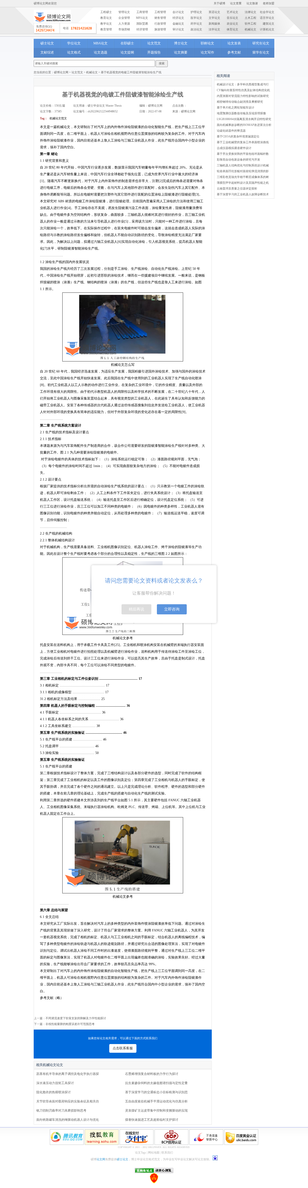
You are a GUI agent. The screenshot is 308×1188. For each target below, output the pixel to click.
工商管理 (142, 12)
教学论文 (106, 23)
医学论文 (196, 18)
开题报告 (154, 52)
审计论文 (178, 29)
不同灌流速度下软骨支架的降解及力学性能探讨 (75, 1018)
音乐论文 (232, 18)
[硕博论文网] (52, 24)
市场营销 (124, 29)
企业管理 (124, 18)
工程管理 (160, 12)
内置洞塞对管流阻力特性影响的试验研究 (243, 96)
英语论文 (214, 12)
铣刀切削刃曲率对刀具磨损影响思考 (61, 1110)
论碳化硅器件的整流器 (231, 130)
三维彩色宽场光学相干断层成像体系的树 (243, 177)
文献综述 (47, 52)
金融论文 (178, 23)
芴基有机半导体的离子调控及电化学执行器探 (67, 1074)
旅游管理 (160, 29)
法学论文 (214, 29)
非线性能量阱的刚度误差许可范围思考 (70, 1024)
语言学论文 (267, 18)
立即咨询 (172, 609)
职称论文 (207, 43)
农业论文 (232, 23)
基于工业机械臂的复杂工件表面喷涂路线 (243, 142)
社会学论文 (267, 12)
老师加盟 (268, 3)
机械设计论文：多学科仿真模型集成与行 (243, 84)
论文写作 (207, 52)
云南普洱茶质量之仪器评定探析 (237, 188)
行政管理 (160, 23)
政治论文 (196, 29)
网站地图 (154, 1152)
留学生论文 (260, 52)
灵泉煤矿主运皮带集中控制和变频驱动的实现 (156, 1110)
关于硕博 (219, 3)
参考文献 (234, 52)
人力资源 (124, 23)
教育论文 (106, 18)
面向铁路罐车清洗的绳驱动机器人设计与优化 (67, 1119)
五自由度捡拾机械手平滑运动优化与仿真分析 (156, 1101)
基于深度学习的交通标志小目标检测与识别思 (156, 1092)
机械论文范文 (58, 118)
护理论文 (196, 12)
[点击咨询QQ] (65, 28)
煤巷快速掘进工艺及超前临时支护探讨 (151, 1119)
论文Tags (140, 1152)
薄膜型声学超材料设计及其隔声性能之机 (243, 182)
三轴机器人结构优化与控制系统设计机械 (243, 165)
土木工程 (250, 18)
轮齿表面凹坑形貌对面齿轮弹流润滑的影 (243, 171)
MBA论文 (100, 43)
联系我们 (167, 1152)
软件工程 (250, 23)
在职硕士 (127, 43)
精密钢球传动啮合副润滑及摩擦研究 (240, 101)
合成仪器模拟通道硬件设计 (234, 148)
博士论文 (180, 43)
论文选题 (100, 52)
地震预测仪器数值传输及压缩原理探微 (241, 113)
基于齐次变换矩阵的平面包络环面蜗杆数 (243, 154)
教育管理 (106, 29)
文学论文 (214, 18)
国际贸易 (142, 23)
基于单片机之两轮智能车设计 (235, 107)
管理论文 (124, 12)
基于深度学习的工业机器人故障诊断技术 (243, 194)
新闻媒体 (214, 23)
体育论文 (232, 29)
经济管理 (142, 29)
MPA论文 (142, 18)
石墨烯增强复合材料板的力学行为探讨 (151, 1074)
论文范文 (154, 43)
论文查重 (236, 3)
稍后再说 (136, 609)
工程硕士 (106, 12)
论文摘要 (180, 52)
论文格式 (74, 52)
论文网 (100, 1159)
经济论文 (178, 18)
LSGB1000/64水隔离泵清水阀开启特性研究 (244, 119)
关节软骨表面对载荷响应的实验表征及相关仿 (67, 1101)
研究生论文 (260, 43)
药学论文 (196, 23)
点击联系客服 (123, 1048)
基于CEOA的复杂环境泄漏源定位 (238, 136)
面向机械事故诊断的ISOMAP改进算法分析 (244, 125)
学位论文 (74, 43)
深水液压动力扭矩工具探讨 (55, 1083)
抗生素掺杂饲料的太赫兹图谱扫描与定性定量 (156, 1083)
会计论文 (178, 12)
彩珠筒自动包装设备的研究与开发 (238, 159)
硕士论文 (47, 43)
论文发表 (234, 43)
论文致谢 (252, 3)
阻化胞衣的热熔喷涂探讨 (53, 1092)
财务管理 (160, 18)
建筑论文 (268, 23)
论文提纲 (127, 52)
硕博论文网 (61, 72)
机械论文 (250, 29)
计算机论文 (267, 29)
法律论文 (250, 12)
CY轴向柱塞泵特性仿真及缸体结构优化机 (243, 90)
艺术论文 (232, 12)
